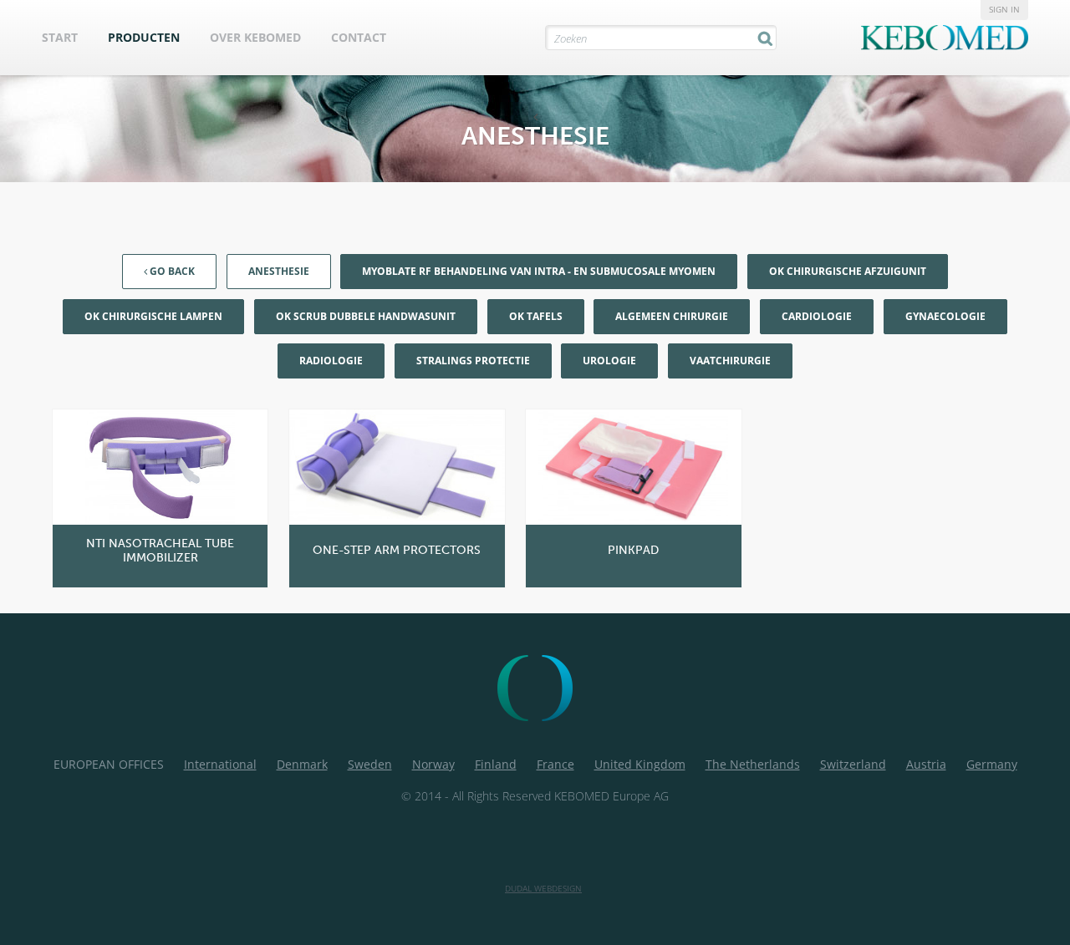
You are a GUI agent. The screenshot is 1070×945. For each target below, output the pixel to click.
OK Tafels (536, 316)
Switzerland (853, 764)
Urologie (609, 360)
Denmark (302, 764)
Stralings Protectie (473, 360)
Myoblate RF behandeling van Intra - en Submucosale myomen (539, 271)
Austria (926, 764)
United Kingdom (639, 764)
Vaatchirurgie (730, 360)
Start (60, 37)
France (555, 764)
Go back (171, 271)
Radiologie (331, 360)
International (220, 764)
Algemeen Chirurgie (671, 316)
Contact (358, 37)
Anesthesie (278, 271)
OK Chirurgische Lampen (153, 316)
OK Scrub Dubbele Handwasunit (366, 316)
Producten (144, 37)
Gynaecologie (945, 316)
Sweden (370, 764)
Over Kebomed (255, 37)
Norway (433, 764)
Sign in (1004, 9)
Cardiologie (817, 316)
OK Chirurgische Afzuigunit (847, 271)
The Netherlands (753, 764)
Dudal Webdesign (543, 888)
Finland (496, 764)
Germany (991, 764)
